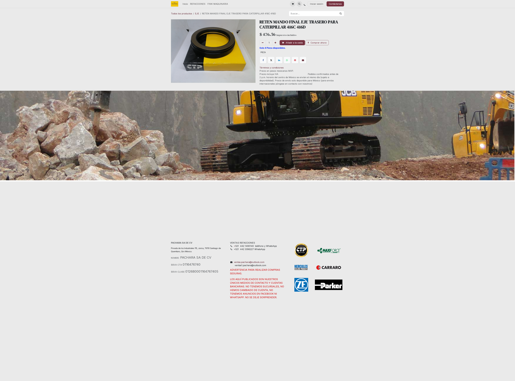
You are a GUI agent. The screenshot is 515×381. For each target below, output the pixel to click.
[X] (271, 60)
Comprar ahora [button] (318, 42)
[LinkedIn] (279, 60)
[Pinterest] (295, 60)
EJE (197, 13)
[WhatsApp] (287, 60)
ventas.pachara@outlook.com (249, 262)
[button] (299, 4)
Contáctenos (335, 4)
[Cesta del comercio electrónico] (292, 4)
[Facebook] (263, 60)
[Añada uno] (275, 42)
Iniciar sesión (316, 4)
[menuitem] (185, 4)
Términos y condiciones (272, 67)
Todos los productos (181, 13)
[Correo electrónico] (303, 60)
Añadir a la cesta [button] (294, 42)
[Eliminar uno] (263, 42)
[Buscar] (340, 13)
